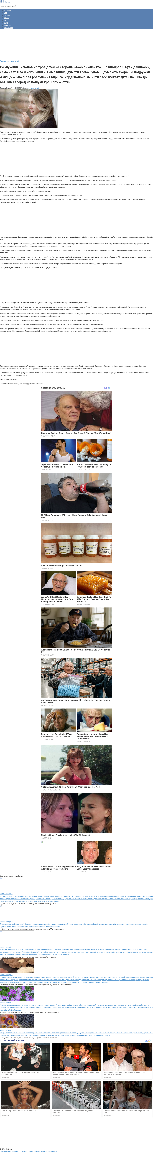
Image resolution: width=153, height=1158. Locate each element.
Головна (7, 10)
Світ (5, 13)
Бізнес (6, 18)
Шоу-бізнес (8, 28)
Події (6, 23)
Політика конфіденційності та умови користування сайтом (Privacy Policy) (28, 1151)
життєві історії (33, 88)
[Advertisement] (62, 45)
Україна (7, 15)
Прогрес (7, 25)
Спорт (6, 20)
